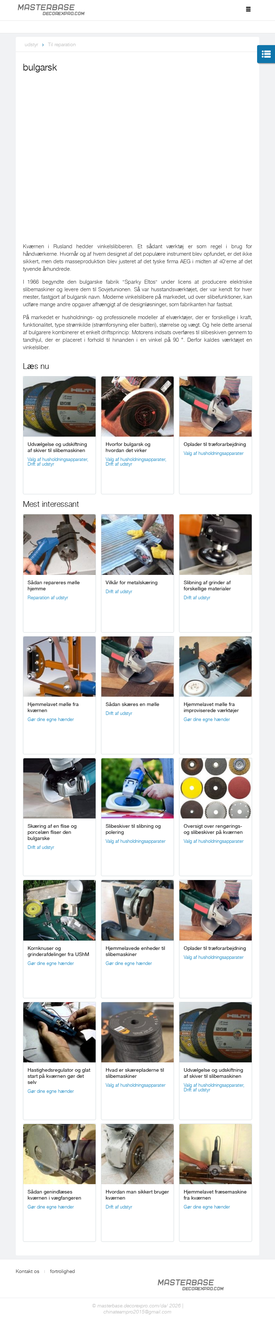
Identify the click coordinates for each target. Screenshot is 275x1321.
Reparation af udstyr (48, 597)
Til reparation (62, 44)
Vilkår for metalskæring (132, 582)
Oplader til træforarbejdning (215, 444)
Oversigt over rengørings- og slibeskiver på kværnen (213, 829)
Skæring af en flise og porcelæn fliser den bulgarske (52, 832)
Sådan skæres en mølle (132, 704)
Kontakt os (27, 1271)
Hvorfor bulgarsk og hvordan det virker (128, 447)
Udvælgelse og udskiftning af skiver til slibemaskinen (57, 447)
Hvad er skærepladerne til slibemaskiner (135, 1073)
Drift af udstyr (41, 464)
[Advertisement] (137, 128)
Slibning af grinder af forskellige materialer (207, 585)
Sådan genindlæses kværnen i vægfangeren (54, 1195)
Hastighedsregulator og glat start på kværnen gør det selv (59, 1076)
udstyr (31, 44)
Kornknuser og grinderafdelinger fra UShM (58, 951)
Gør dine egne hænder (51, 719)
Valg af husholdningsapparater (57, 459)
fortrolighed (62, 1271)
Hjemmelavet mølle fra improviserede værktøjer (211, 707)
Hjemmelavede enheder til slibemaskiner (135, 951)
